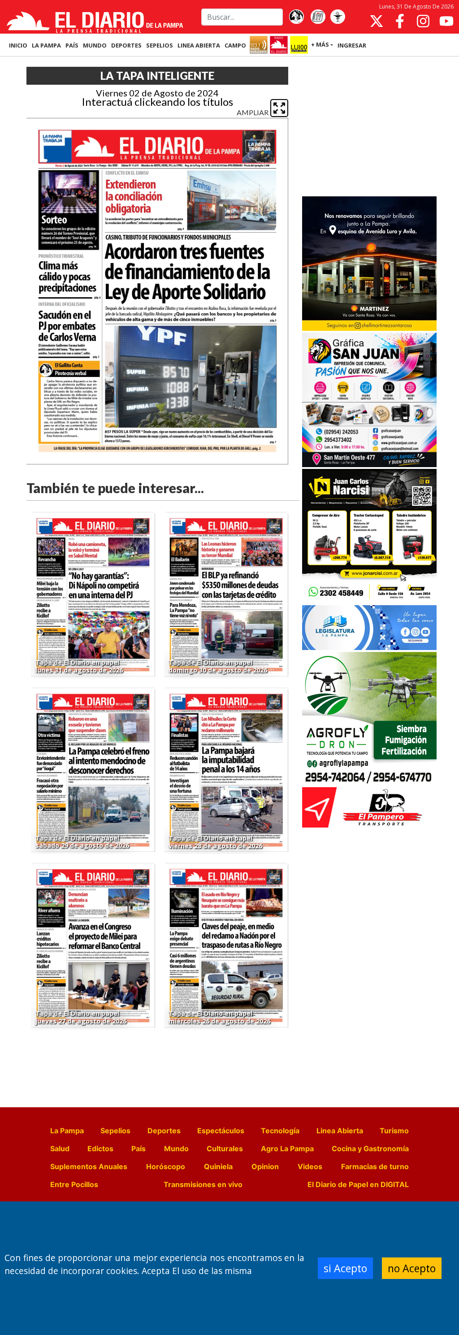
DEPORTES (126, 45)
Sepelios (115, 1130)
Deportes (164, 1130)
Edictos (100, 1148)
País (138, 1148)
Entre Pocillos (74, 1184)
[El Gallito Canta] (296, 17)
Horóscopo (165, 1166)
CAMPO (235, 45)
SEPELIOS (159, 45)
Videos (310, 1166)
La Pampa (67, 1130)
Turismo (394, 1130)
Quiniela (218, 1166)
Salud (59, 1148)
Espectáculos (220, 1130)
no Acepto (412, 1268)
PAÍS (71, 45)
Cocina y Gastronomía (370, 1148)
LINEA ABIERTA (199, 45)
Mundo (176, 1148)
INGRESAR (352, 45)
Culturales (225, 1148)
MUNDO (95, 45)
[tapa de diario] (318, 17)
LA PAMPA (46, 45)
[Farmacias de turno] (337, 17)
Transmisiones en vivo (203, 1184)
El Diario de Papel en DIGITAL (358, 1184)
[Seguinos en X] (376, 21)
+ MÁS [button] (320, 44)
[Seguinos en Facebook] (400, 21)
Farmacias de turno (375, 1166)
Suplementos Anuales (88, 1166)
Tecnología (280, 1130)
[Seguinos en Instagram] (423, 21)
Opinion (265, 1166)
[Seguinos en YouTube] (446, 21)
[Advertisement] (369, 127)
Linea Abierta (339, 1130)
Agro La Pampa (287, 1148)
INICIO (18, 45)
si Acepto (345, 1268)
